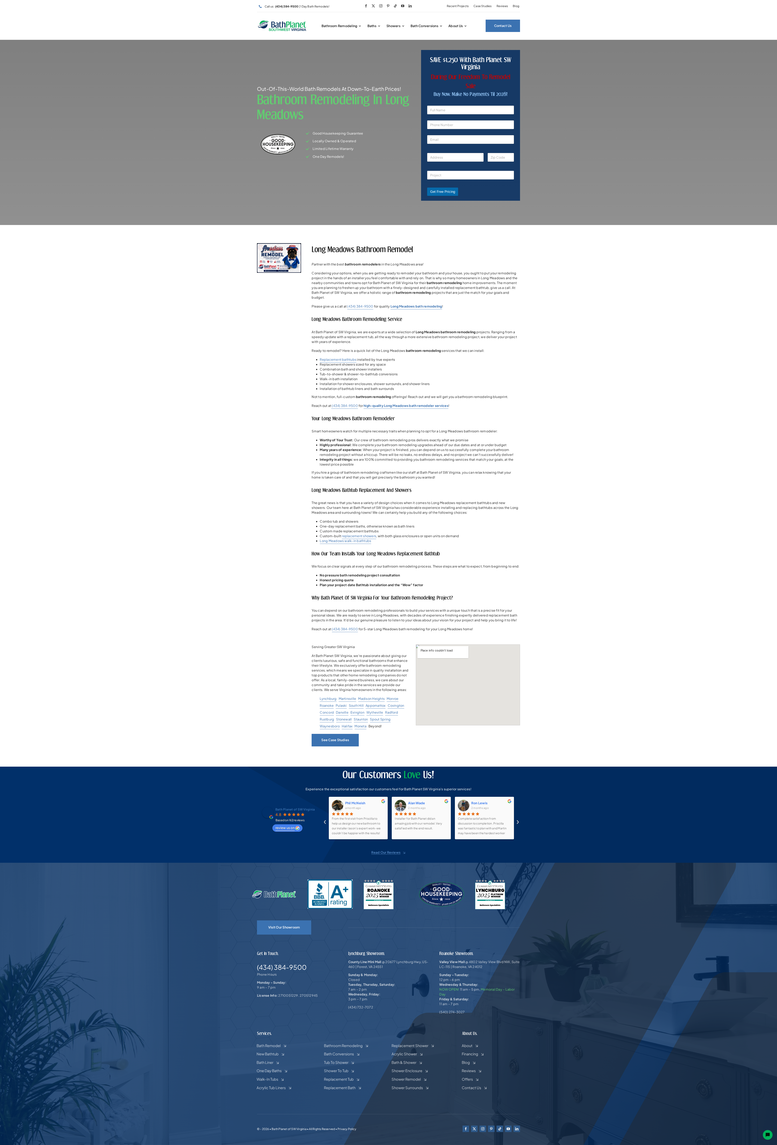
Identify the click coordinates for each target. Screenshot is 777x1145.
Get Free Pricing (442, 192)
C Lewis (414, 803)
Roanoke (327, 705)
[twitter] (373, 5)
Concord (327, 712)
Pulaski (341, 705)
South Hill (356, 705)
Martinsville (347, 698)
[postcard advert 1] (279, 245)
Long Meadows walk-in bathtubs (345, 541)
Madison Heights (371, 698)
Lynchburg (328, 698)
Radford (391, 712)
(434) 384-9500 (360, 306)
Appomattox (375, 705)
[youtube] (402, 5)
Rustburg (327, 719)
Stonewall (344, 719)
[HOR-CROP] (282, 22)
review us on (285, 828)
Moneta (360, 726)
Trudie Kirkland (483, 803)
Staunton (361, 719)
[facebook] (366, 5)
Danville (342, 712)
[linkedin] (410, 5)
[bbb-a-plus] (330, 881)
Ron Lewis (353, 803)
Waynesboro (330, 726)
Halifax (347, 726)
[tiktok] (395, 5)
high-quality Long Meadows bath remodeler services (406, 405)
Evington (357, 712)
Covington (396, 705)
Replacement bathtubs (338, 359)
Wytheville (374, 712)
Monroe (392, 698)
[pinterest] (388, 5)
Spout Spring (380, 719)
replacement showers (359, 536)
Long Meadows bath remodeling (416, 306)
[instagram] (380, 5)
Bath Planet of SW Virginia (295, 809)
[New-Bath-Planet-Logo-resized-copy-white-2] (274, 891)
